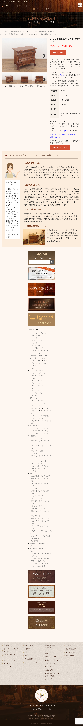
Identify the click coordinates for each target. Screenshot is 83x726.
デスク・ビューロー (36, 370)
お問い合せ (59, 52)
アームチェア (35, 406)
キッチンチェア (36, 413)
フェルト (63, 75)
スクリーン (47, 466)
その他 (33, 471)
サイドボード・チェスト (38, 358)
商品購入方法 (49, 670)
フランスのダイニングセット (41, 433)
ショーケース (35, 343)
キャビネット (35, 335)
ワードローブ (43, 355)
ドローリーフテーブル (38, 383)
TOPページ (7, 645)
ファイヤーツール (37, 516)
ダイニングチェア (37, 400)
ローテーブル (35, 388)
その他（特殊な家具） (38, 566)
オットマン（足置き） (38, 451)
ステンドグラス (36, 488)
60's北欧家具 (34, 541)
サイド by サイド (37, 348)
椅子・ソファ (34, 398)
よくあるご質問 (71, 652)
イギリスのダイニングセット (41, 431)
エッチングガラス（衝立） (40, 558)
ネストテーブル (36, 390)
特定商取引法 (70, 645)
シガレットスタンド (38, 468)
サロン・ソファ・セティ (39, 403)
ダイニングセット (36, 426)
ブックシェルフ (36, 340)
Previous (5, 55)
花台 (32, 561)
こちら (64, 131)
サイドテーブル (36, 393)
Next (43, 55)
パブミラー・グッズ (31, 662)
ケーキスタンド (36, 453)
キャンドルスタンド (38, 508)
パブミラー (35, 536)
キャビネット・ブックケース (39, 333)
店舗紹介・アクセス (51, 660)
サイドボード (35, 360)
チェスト (47, 360)
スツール (34, 411)
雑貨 (31, 473)
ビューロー (43, 373)
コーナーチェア (46, 411)
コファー (34, 368)
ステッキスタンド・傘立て (40, 564)
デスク (33, 373)
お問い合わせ (70, 655)
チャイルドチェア (37, 418)
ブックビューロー (37, 375)
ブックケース (35, 338)
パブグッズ (46, 536)
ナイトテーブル (36, 438)
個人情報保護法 (71, 649)
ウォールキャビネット (38, 461)
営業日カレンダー (51, 663)
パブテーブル (35, 538)
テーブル (33, 378)
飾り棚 (33, 355)
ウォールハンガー (37, 463)
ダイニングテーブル (38, 380)
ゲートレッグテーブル (38, 385)
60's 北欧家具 (29, 659)
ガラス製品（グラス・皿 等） (41, 476)
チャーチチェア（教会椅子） (41, 416)
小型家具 (33, 436)
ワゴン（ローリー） (44, 561)
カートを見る (49, 679)
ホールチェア (35, 408)
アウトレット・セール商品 (39, 548)
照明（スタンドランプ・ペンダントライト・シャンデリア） (41, 521)
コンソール (35, 395)
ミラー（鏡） (35, 466)
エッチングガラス (37, 496)
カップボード (35, 345)
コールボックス (36, 506)
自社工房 (48, 667)
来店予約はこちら (61, 147)
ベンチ (46, 408)
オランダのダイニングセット (41, 428)
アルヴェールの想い (51, 657)
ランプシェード (36, 498)
